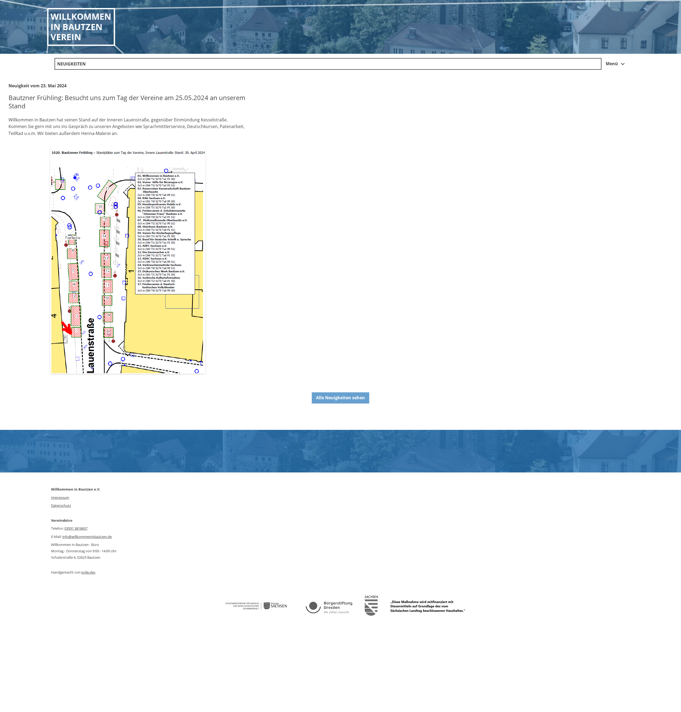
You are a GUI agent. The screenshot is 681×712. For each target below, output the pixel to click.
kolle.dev (88, 572)
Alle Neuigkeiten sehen (340, 398)
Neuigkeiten (71, 64)
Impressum (60, 497)
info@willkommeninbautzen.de (87, 536)
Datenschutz (61, 505)
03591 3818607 (76, 528)
